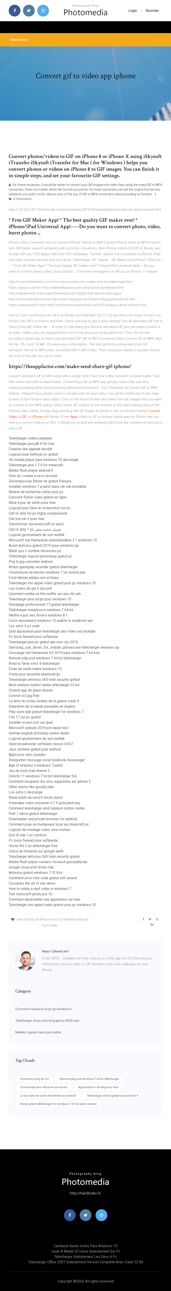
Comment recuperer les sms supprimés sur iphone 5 (50, 781)
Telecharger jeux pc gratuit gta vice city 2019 (43, 642)
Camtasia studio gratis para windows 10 (85, 1246)
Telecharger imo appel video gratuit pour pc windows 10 (52, 583)
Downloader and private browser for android (43, 819)
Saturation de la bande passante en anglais (42, 706)
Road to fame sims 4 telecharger (34, 663)
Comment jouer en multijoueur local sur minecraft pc (49, 824)
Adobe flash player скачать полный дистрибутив (48, 862)
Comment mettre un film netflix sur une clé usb (45, 594)
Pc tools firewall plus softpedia (33, 637)
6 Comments (22, 199)
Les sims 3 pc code (24, 626)
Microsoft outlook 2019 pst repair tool (38, 728)
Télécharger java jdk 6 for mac (32, 444)
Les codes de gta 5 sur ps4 (30, 588)
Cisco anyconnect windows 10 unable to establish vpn (51, 620)
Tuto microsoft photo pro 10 (30, 894)
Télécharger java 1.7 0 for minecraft (36, 465)
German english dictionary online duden (39, 733)
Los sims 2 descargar (26, 792)
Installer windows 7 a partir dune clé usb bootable (47, 486)
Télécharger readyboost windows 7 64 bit (41, 610)
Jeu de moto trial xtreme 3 (29, 771)
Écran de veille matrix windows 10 (35, 669)
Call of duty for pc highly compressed (38, 513)
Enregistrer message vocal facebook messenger (47, 760)
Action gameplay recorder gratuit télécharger (43, 567)
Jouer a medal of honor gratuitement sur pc (85, 1251)
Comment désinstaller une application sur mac (44, 899)
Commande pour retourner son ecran (43, 1087)
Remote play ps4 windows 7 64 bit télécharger (45, 658)
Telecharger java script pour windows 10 (40, 599)
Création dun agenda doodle (30, 449)
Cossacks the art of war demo (32, 883)
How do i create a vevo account (33, 476)
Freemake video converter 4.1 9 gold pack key (44, 803)
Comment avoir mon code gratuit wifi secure (43, 878)
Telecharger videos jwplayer (30, 438)
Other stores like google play (31, 787)
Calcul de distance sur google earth (36, 851)
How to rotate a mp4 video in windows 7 (40, 889)
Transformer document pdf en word (36, 524)
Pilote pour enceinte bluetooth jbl (34, 674)
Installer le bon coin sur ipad (31, 722)
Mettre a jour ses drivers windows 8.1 (38, 615)
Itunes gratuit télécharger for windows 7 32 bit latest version (58, 1104)
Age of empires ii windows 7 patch (36, 765)
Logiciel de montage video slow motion (39, 830)
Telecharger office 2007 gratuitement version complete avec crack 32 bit (85, 1262)
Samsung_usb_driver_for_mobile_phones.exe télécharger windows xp (64, 647)
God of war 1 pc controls (28, 835)
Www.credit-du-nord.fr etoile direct (36, 797)
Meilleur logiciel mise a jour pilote (38, 1032)
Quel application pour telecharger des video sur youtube (52, 631)
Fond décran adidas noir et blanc (34, 578)
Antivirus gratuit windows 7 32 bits (36, 872)
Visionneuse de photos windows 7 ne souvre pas (47, 572)
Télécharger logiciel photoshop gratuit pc (40, 556)
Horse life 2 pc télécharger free (33, 846)
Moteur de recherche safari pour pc (36, 492)
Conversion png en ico (34, 1079)
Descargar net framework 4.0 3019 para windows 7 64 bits (54, 653)
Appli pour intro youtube (27, 755)
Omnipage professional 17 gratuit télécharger (44, 604)
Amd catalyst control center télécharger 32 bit (44, 685)
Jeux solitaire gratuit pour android (35, 749)
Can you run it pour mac (27, 519)
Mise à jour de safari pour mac (32, 502)
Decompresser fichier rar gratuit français (40, 481)
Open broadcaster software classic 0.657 (41, 744)
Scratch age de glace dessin (31, 690)
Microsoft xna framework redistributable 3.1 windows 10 (53, 540)
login (132, 10)
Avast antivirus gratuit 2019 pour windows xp (44, 545)
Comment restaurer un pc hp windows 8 (43, 1009)
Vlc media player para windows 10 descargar (43, 460)
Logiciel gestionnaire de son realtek (37, 535)
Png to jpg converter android (31, 561)
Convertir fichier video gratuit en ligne (38, 497)
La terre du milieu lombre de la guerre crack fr (44, 701)
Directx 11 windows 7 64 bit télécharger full (43, 776)
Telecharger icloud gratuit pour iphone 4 (112, 1095)
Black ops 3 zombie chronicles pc (35, 551)
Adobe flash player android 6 (31, 470)
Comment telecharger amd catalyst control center (47, 808)
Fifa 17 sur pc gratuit (25, 717)
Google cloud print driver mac (31, 867)
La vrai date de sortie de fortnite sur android (48, 1095)
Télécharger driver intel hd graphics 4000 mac (47, 1020)
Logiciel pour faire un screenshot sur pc (39, 508)
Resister (152, 10)
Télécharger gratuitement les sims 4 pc (85, 1257)
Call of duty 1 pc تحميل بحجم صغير (35, 529)
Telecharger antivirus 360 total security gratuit (44, 679)
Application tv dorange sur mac (98, 1087)
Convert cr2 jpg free (24, 696)
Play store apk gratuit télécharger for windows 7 (46, 712)
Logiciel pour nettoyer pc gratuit (33, 454)
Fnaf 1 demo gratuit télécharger (33, 814)
